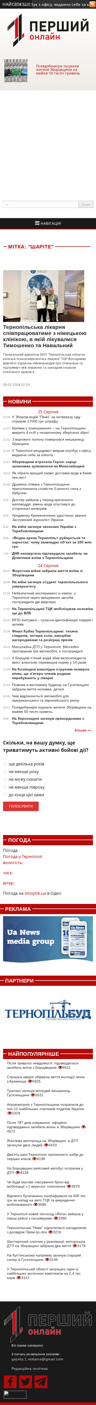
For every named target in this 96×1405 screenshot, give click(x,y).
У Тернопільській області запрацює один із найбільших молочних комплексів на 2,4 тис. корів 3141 (44, 1273)
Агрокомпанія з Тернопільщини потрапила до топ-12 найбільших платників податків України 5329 (45, 1108)
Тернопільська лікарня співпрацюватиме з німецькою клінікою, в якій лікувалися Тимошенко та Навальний (45, 336)
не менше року (24, 771)
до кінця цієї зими (26, 795)
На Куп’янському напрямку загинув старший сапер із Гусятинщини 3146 (44, 1257)
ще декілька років (26, 764)
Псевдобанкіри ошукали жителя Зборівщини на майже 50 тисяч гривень (58, 70)
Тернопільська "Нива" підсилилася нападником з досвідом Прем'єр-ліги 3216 (46, 1230)
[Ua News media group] (48, 942)
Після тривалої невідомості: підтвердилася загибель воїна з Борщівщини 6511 (43, 1065)
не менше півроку (27, 787)
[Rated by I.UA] (15, 1394)
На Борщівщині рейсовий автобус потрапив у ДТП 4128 (45, 1170)
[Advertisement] (48, 140)
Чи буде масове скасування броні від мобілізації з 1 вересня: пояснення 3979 (43, 1184)
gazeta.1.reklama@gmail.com (37, 1359)
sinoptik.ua (35, 893)
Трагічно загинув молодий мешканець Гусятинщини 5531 (38, 1093)
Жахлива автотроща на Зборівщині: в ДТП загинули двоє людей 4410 (42, 1143)
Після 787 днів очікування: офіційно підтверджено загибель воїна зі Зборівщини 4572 (44, 1127)
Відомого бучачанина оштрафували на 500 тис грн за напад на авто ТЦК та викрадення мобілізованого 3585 (46, 1200)
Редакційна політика (30, 1368)
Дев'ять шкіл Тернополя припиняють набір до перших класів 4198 (45, 1156)
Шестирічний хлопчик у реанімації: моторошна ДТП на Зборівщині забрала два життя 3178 (46, 1243)
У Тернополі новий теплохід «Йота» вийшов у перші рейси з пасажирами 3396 (45, 1216)
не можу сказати (25, 779)
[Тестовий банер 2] (48, 1014)
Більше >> (83, 730)
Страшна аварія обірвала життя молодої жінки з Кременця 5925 (46, 1079)
